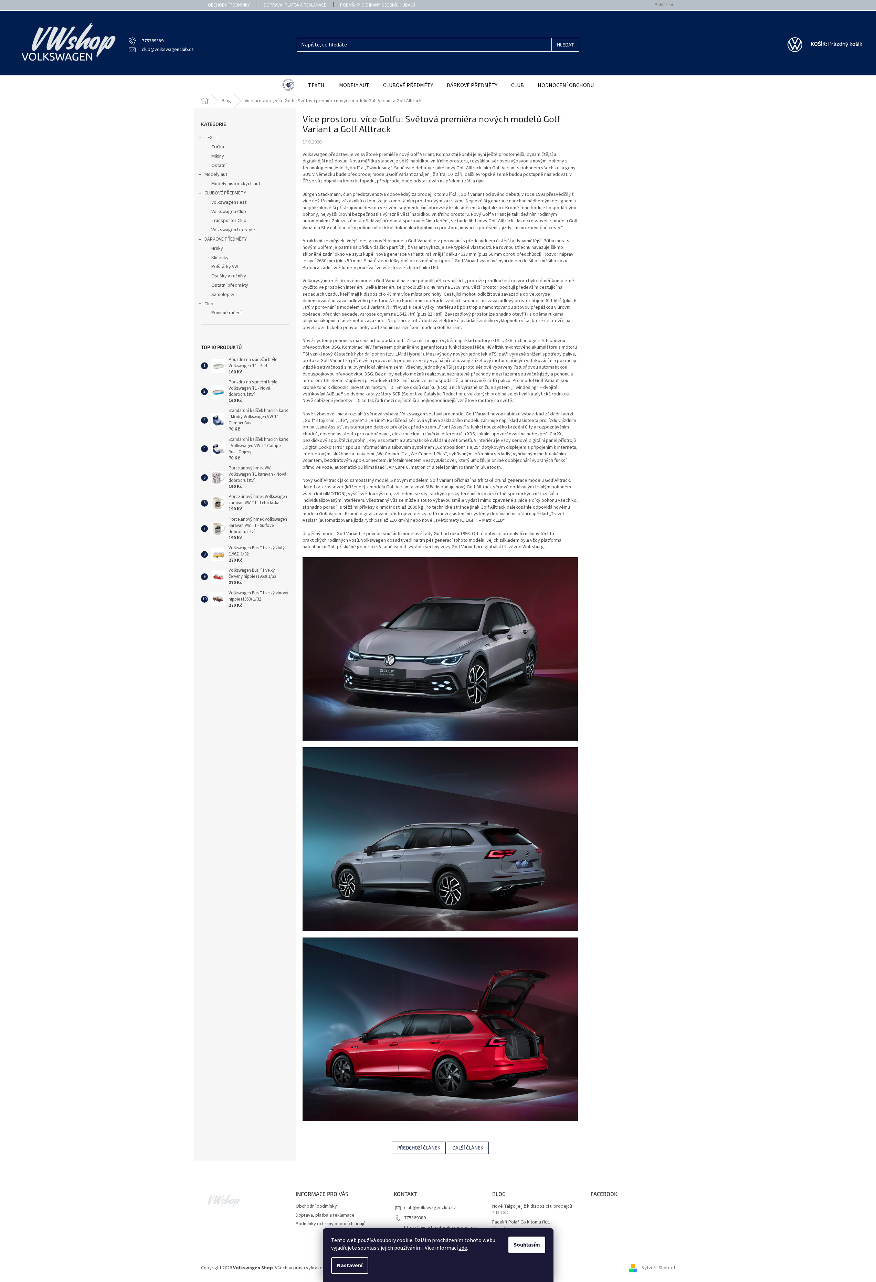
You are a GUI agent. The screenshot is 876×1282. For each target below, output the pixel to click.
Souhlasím (527, 1245)
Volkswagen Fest (228, 202)
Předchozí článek (418, 1148)
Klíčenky (220, 257)
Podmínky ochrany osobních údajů (377, 5)
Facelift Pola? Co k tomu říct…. (523, 1222)
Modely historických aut (235, 183)
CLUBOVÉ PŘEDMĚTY (225, 193)
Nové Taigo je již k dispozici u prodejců (532, 1206)
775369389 (415, 1218)
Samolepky (222, 294)
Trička (217, 147)
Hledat (565, 44)
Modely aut (215, 174)
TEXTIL (211, 137)
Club (208, 303)
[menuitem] (288, 85)
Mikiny (217, 156)
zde (463, 1248)
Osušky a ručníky (228, 276)
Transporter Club (228, 220)
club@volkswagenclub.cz (430, 1207)
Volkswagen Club (228, 211)
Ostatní (218, 165)
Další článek (467, 1148)
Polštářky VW (224, 266)
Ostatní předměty (229, 285)
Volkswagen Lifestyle (233, 229)
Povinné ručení (226, 312)
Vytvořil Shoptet (658, 1267)
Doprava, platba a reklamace (295, 5)
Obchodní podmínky (229, 5)
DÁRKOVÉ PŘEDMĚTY (225, 239)
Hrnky (217, 248)
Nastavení (349, 1265)
